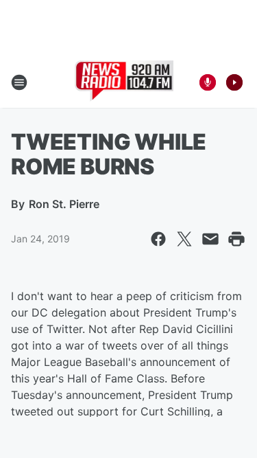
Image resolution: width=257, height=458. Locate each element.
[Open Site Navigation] (19, 82)
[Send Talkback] (207, 82)
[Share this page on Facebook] (158, 239)
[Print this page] (236, 239)
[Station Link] (124, 82)
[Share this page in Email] (210, 239)
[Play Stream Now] (234, 82)
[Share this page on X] (184, 239)
